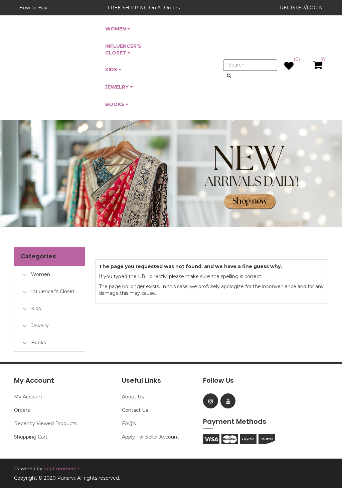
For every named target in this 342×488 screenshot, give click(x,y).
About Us (133, 397)
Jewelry (40, 326)
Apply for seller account (150, 437)
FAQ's (129, 423)
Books (38, 343)
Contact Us (135, 410)
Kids (36, 309)
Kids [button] (112, 70)
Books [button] (115, 104)
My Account (28, 397)
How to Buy (33, 8)
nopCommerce (61, 469)
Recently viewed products (45, 423)
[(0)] (289, 68)
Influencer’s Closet (52, 291)
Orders (22, 410)
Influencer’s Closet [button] (123, 49)
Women (40, 274)
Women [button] (116, 29)
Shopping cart (30, 437)
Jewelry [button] (117, 87)
